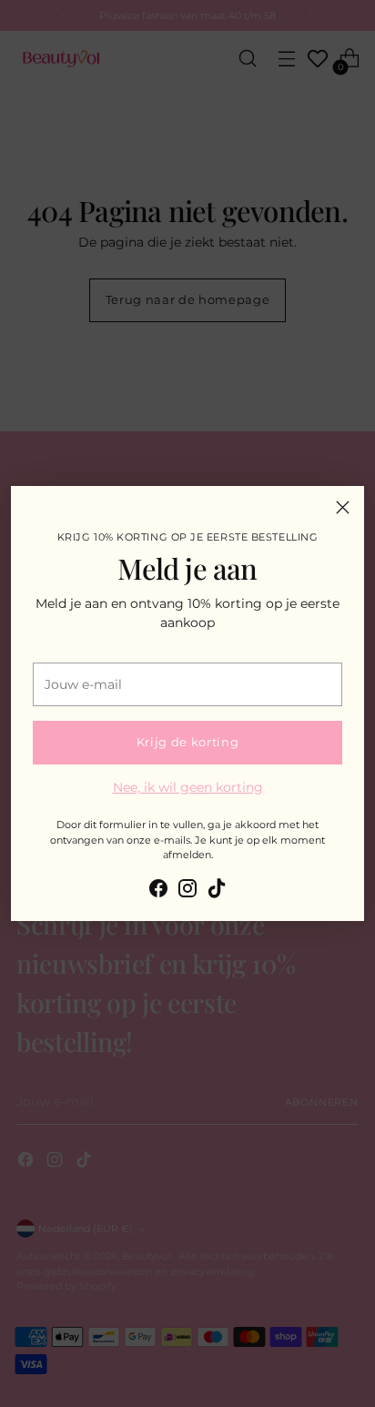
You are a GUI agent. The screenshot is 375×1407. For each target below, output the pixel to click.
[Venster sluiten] (343, 507)
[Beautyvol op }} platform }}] (158, 891)
